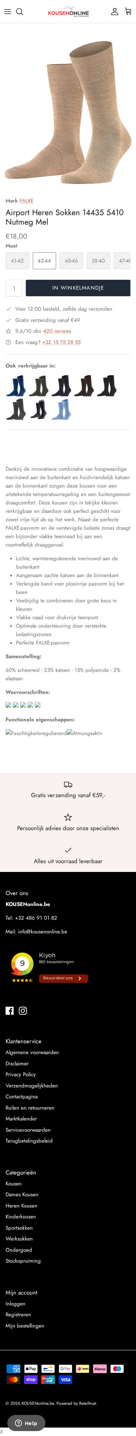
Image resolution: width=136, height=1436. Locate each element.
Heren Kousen (21, 1206)
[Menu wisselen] (7, 11)
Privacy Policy (21, 1074)
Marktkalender (21, 1119)
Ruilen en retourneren (30, 1108)
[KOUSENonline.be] (68, 11)
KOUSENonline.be (38, 1403)
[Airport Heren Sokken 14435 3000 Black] (38, 418)
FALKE (26, 201)
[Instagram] (23, 1011)
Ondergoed (19, 1250)
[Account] (113, 11)
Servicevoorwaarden (28, 1130)
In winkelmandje (78, 288)
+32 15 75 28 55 (61, 342)
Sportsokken (19, 1228)
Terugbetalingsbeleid (29, 1141)
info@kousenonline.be (42, 931)
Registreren (18, 1314)
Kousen (14, 1183)
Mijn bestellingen (25, 1326)
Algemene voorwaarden (32, 1052)
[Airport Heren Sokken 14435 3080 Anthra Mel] (106, 394)
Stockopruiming (23, 1261)
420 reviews (57, 331)
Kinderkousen (21, 1216)
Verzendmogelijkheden (32, 1086)
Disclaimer (17, 1063)
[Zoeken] (23, 11)
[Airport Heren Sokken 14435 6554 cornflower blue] (61, 418)
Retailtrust (87, 1403)
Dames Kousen (22, 1194)
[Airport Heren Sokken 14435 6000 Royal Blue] (16, 394)
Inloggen (15, 1304)
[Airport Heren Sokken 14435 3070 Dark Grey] (16, 418)
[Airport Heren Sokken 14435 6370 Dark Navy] (61, 394)
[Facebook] (10, 1011)
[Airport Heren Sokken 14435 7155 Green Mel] (38, 394)
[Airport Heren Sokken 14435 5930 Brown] (84, 394)
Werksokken (19, 1239)
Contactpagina (22, 1096)
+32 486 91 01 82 (36, 918)
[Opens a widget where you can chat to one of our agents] (26, 1423)
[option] (68, 111)
